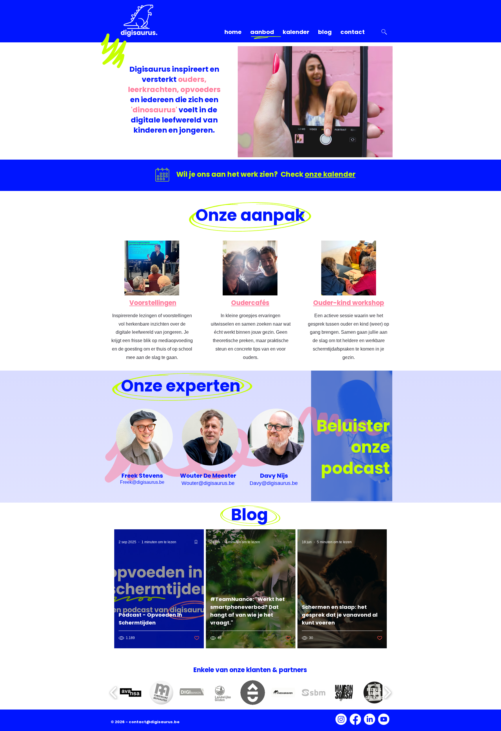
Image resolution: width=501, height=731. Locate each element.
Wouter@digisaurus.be (208, 483)
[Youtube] (383, 719)
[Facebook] (355, 719)
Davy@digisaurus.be (274, 483)
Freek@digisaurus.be (142, 482)
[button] (131, 692)
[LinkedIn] (369, 719)
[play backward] (113, 692)
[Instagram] (341, 719)
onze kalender (330, 174)
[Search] (384, 32)
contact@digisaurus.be (154, 722)
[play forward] (387, 692)
